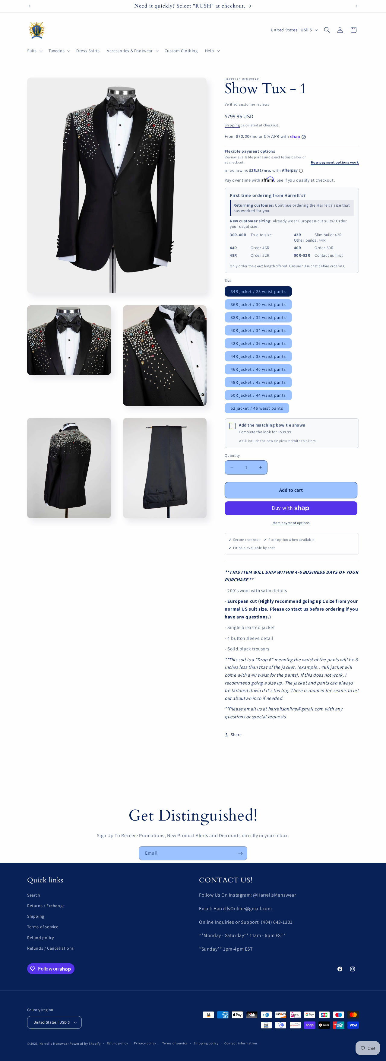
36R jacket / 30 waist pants (258, 304)
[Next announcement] (356, 6)
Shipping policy (206, 1043)
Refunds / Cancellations (50, 948)
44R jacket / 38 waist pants (258, 356)
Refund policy (40, 937)
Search (33, 895)
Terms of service (43, 927)
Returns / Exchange (46, 905)
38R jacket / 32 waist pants (258, 317)
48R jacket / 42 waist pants (258, 382)
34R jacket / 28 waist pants (258, 291)
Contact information (240, 1043)
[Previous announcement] (29, 6)
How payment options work (335, 162)
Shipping (232, 125)
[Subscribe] (240, 853)
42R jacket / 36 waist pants (258, 343)
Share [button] (236, 734)
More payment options (291, 522)
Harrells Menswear (54, 1043)
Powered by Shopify (85, 1043)
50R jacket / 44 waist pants (258, 395)
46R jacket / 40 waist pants (258, 369)
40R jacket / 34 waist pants (258, 330)
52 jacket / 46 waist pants (257, 408)
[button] (34, 50)
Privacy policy (145, 1043)
